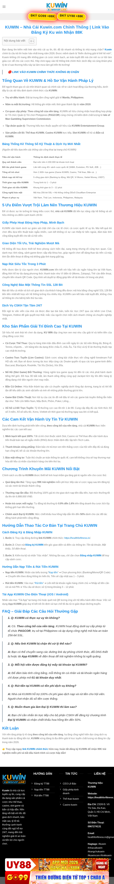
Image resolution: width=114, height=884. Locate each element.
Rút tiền (39, 583)
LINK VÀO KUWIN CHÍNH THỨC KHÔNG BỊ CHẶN (45, 72)
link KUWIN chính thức (35, 749)
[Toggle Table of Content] (30, 41)
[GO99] (57, 877)
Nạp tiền (53, 572)
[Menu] (4, 6)
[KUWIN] (57, 6)
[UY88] (57, 864)
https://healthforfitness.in (77, 538)
